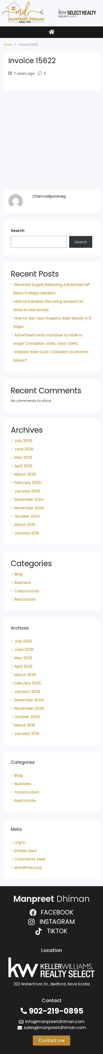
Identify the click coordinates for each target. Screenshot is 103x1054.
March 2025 (25, 474)
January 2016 (26, 533)
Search (17, 230)
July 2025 (23, 440)
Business (22, 582)
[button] (51, 32)
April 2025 (23, 465)
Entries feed (25, 850)
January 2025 (27, 491)
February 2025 (27, 482)
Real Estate (24, 599)
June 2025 (24, 449)
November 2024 (29, 507)
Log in (19, 842)
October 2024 (27, 516)
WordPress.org (28, 867)
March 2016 (24, 524)
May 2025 (23, 457)
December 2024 (29, 499)
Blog (18, 574)
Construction (26, 591)
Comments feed (29, 859)
